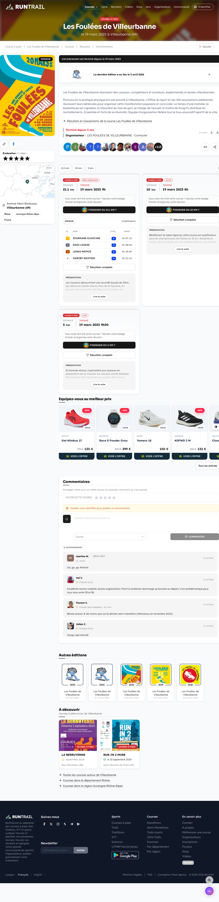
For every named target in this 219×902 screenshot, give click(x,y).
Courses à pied (121, 822)
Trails (115, 827)
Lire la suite (99, 296)
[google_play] (78, 824)
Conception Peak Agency (172, 874)
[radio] (5, 158)
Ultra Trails (154, 837)
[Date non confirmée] (63, 759)
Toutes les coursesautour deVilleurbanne (89, 775)
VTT (114, 837)
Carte (104, 6)
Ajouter (207, 46)
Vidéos (129, 6)
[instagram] (58, 824)
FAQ (150, 874)
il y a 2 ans (208, 558)
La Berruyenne (73, 754)
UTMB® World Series (125, 846)
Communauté (181, 6)
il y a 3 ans (209, 579)
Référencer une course (196, 832)
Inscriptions (189, 842)
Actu (148, 6)
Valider (81, 850)
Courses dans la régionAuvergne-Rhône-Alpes (93, 786)
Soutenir (188, 862)
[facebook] (13, 144)
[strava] (64, 824)
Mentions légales (132, 874)
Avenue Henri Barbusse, (22, 205)
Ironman (152, 842)
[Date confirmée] (104, 759)
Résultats (116, 6)
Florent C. (82, 602)
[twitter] (51, 824)
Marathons (154, 822)
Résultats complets (101, 267)
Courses (89, 6)
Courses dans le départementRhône (86, 780)
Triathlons (118, 832)
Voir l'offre (79, 456)
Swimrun (117, 842)
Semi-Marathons (158, 827)
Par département (158, 846)
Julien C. (81, 624)
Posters (187, 846)
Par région (153, 851)
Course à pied (13, 46)
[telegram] (71, 824)
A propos (188, 827)
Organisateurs (162, 6)
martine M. (82, 556)
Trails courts (155, 832)
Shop (139, 6)
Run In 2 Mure (114, 754)
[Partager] (215, 147)
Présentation (73, 277)
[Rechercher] (209, 880)
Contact (187, 822)
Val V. (79, 577)
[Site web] (4, 144)
